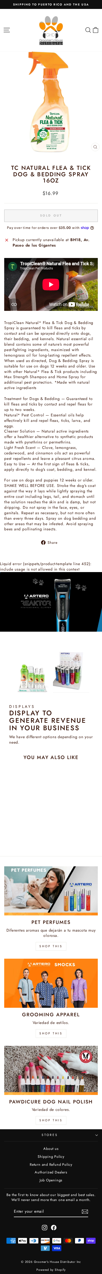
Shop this (50, 1120)
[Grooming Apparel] (51, 983)
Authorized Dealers (51, 1172)
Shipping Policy (51, 1156)
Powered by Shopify (50, 1270)
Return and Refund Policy (51, 1164)
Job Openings (51, 1180)
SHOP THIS (50, 946)
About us (50, 1148)
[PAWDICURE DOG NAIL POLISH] (51, 1070)
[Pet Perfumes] (51, 890)
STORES (50, 1135)
